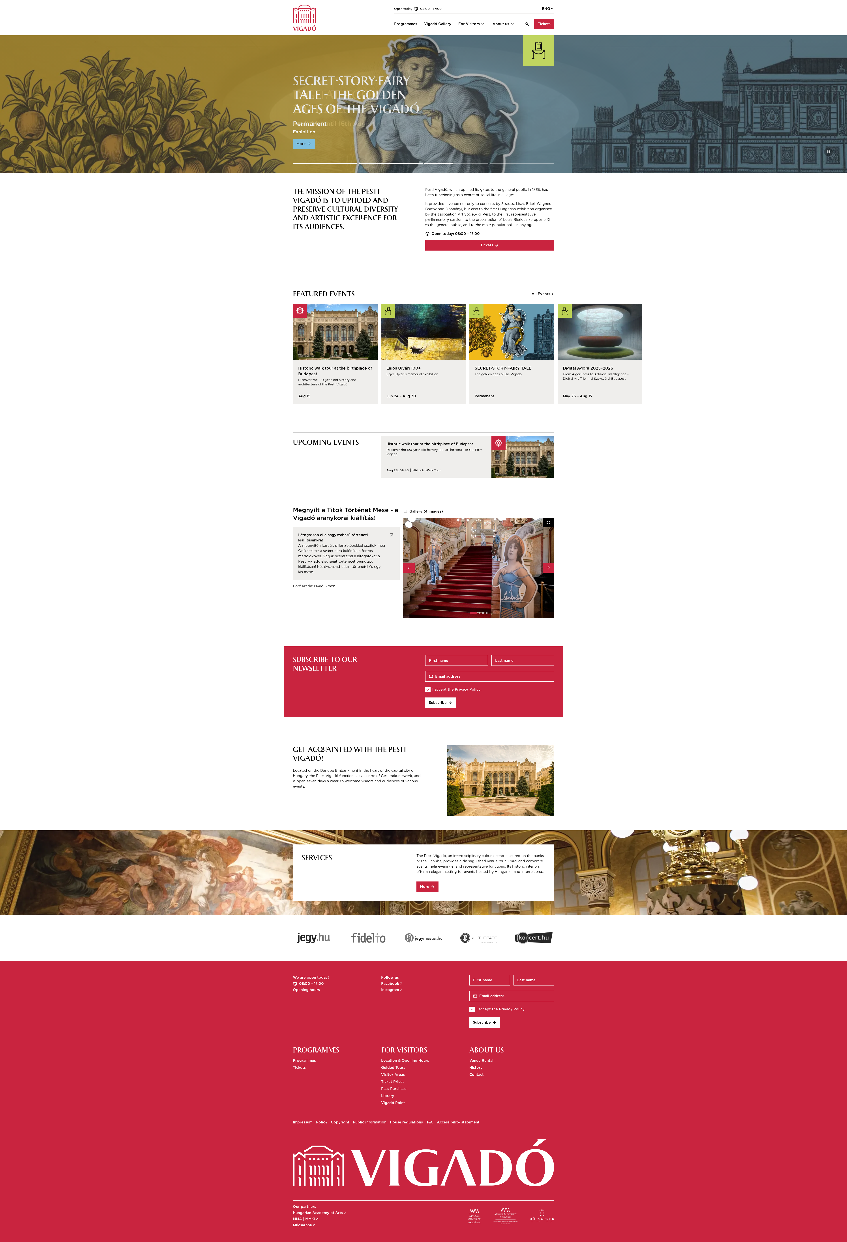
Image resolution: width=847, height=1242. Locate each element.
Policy (321, 1122)
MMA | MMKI (306, 1219)
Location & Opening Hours (405, 1060)
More (427, 886)
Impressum (303, 1122)
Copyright (340, 1122)
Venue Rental (481, 1060)
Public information (369, 1122)
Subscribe (440, 702)
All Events (543, 294)
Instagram (392, 989)
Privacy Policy (467, 689)
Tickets (544, 24)
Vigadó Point (393, 1103)
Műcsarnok (304, 1225)
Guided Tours (393, 1067)
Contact (476, 1075)
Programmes (304, 1060)
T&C (429, 1122)
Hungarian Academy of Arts (320, 1212)
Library (387, 1096)
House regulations (406, 1122)
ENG (548, 8)
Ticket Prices (392, 1082)
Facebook (392, 983)
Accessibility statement (458, 1122)
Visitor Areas (393, 1075)
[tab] (473, 613)
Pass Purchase (394, 1089)
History (476, 1067)
